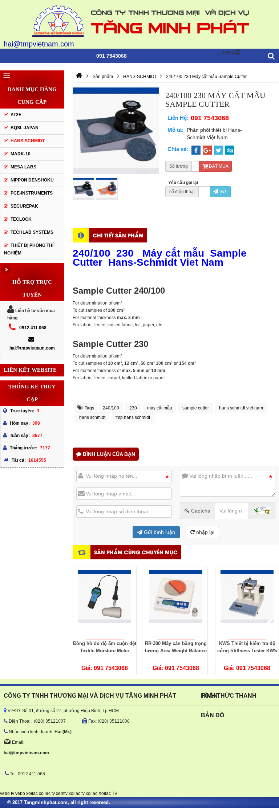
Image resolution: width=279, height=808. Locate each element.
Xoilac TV (107, 793)
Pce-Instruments (32, 193)
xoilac (32, 793)
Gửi (222, 191)
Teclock (21, 219)
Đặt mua (218, 166)
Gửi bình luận (158, 532)
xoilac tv (47, 793)
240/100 (111, 408)
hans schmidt (92, 417)
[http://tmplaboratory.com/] (79, 76)
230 (133, 408)
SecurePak (24, 206)
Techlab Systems (32, 232)
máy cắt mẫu (159, 408)
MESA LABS (23, 167)
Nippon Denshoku (32, 180)
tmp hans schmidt (133, 417)
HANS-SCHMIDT (28, 140)
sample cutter (195, 408)
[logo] (139, 20)
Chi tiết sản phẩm (118, 235)
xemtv (62, 793)
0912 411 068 (32, 327)
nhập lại (204, 532)
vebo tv (7, 793)
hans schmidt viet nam (241, 408)
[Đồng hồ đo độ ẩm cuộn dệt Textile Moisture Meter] (104, 603)
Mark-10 (21, 153)
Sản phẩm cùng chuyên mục (136, 552)
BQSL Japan (25, 127)
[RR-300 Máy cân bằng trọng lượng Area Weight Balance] (175, 603)
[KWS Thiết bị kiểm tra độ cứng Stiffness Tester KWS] (247, 603)
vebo (20, 793)
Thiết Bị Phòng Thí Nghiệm (28, 249)
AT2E (16, 114)
